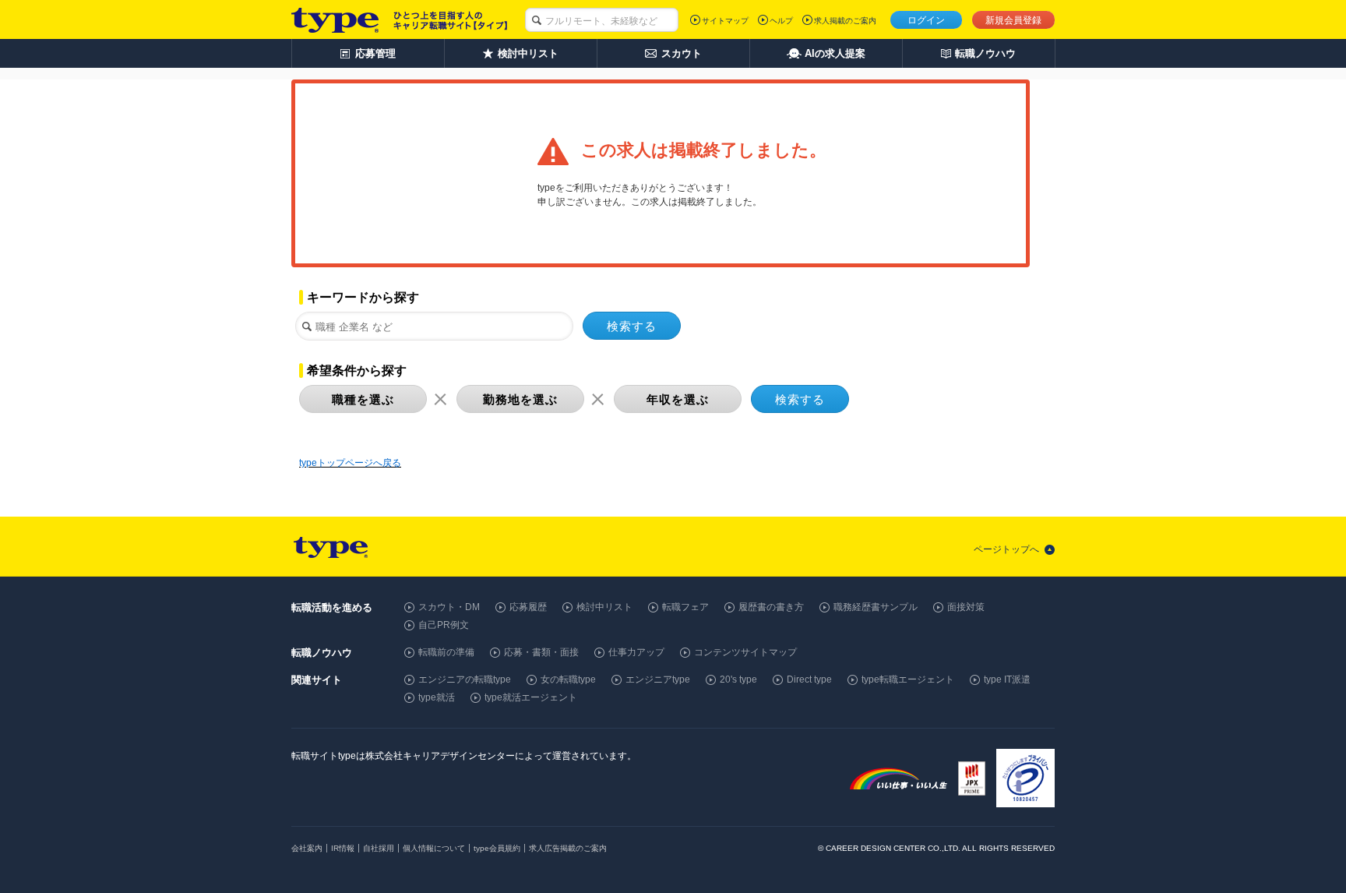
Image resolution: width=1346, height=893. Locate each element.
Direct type (809, 679)
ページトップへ (1006, 549)
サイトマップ (725, 20)
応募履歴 (528, 607)
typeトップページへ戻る (350, 462)
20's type (738, 679)
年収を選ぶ (678, 399)
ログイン (926, 20)
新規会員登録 (1013, 20)
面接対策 (966, 607)
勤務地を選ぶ (520, 399)
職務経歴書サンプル (875, 607)
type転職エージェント (908, 679)
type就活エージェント (530, 697)
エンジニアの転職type (464, 679)
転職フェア (685, 607)
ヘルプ (781, 20)
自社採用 (378, 848)
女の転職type (568, 679)
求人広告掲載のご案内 (568, 848)
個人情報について (434, 848)
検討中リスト (604, 607)
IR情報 (342, 848)
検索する (632, 326)
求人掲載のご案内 (845, 20)
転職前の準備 (446, 652)
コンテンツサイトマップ (745, 652)
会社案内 (306, 848)
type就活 (436, 697)
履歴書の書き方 (771, 607)
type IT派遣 (1007, 679)
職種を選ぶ (363, 399)
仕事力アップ (636, 652)
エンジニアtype (657, 679)
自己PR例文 (443, 624)
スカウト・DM (449, 607)
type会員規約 (497, 848)
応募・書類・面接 (541, 652)
